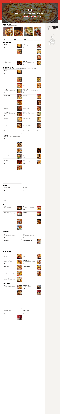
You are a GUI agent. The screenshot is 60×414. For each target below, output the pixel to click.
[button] (12, 46)
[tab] (49, 27)
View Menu (26, 16)
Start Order (33, 16)
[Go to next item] (40, 25)
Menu (53, 1)
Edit (57, 29)
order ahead (9, 1)
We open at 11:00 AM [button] (13, 1)
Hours (55, 1)
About (57, 1)
